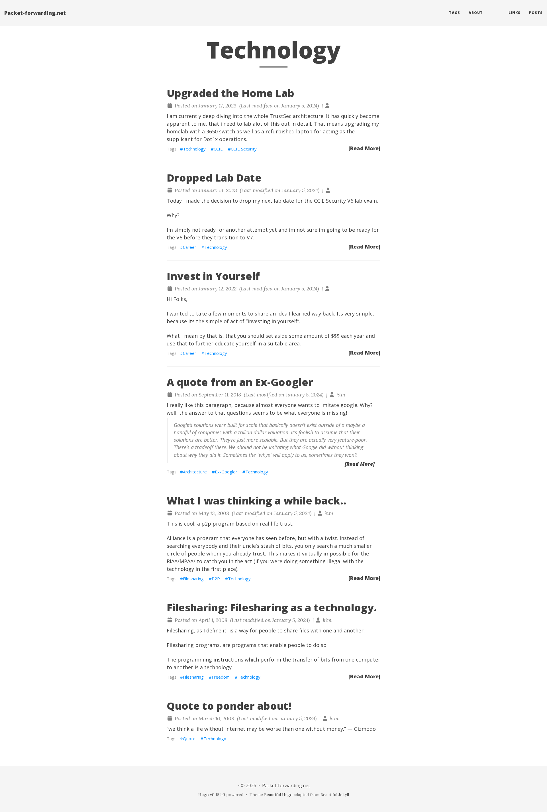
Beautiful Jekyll (335, 794)
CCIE (218, 149)
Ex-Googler (226, 472)
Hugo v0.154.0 (211, 794)
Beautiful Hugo (278, 794)
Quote (189, 738)
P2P (216, 578)
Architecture (195, 472)
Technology (194, 149)
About (476, 12)
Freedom (221, 677)
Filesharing (193, 578)
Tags (454, 12)
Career (189, 247)
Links (515, 12)
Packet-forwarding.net (35, 12)
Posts (536, 12)
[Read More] (364, 148)
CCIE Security (244, 149)
